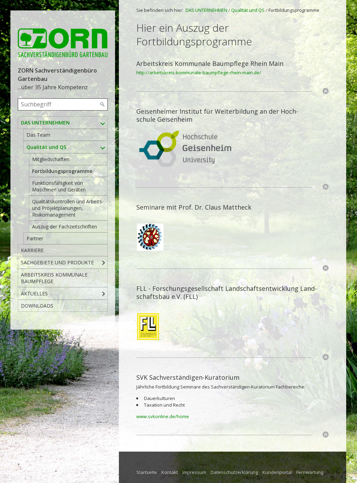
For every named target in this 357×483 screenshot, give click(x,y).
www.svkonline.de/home (162, 416)
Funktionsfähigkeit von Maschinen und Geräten (59, 186)
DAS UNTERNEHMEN (45, 122)
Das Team (38, 134)
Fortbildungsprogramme (62, 171)
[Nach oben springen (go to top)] (325, 91)
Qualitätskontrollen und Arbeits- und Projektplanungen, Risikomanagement (68, 208)
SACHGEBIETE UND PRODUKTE (57, 262)
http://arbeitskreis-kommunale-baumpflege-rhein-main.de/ (198, 72)
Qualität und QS (46, 147)
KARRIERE (32, 250)
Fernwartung (309, 472)
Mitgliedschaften (50, 159)
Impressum (194, 472)
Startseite (146, 472)
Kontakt (169, 472)
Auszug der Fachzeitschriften (64, 226)
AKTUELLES (34, 293)
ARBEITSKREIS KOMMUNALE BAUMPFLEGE (54, 278)
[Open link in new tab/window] (185, 149)
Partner (34, 238)
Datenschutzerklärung (234, 472)
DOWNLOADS (37, 305)
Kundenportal (277, 472)
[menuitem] (63, 180)
